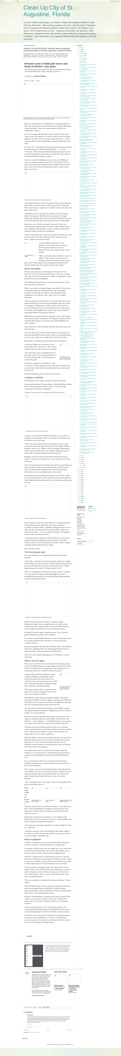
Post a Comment (29, 1027)
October (81, 57)
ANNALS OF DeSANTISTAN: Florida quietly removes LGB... (87, 168)
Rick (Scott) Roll (50, 912)
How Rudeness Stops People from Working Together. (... (87, 342)
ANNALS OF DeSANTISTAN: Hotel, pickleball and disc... (87, 127)
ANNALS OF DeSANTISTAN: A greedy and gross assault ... (87, 124)
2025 (79, 49)
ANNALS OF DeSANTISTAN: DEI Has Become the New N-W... (87, 407)
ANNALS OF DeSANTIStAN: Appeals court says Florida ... (87, 281)
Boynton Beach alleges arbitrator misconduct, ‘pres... (86, 180)
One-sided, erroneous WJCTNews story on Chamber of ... (88, 416)
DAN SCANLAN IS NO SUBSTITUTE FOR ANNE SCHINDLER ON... (87, 271)
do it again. (60, 771)
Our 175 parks (33, 274)
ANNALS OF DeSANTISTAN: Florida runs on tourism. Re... (87, 134)
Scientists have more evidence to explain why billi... (86, 165)
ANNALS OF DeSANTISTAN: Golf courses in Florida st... (86, 146)
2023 (79, 469)
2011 (79, 492)
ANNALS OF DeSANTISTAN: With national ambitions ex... (86, 84)
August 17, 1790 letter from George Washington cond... (87, 404)
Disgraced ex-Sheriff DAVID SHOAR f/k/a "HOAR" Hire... (87, 376)
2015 (79, 485)
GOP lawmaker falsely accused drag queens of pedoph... (87, 102)
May (81, 459)
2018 (79, 479)
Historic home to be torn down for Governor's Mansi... (86, 354)
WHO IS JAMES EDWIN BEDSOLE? (87, 198)
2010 (79, 494)
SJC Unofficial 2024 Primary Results (87, 203)
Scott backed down (30, 708)
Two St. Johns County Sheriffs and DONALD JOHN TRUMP (87, 382)
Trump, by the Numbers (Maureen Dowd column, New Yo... (88, 367)
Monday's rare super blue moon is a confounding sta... (87, 206)
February (82, 465)
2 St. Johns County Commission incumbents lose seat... (86, 171)
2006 (79, 502)
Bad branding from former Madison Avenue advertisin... (87, 212)
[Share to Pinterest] (49, 1007)
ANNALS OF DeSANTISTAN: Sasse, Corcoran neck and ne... (87, 221)
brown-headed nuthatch (50, 368)
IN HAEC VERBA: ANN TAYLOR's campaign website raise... (86, 335)
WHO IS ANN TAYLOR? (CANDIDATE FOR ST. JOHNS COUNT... (87, 332)
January (81, 467)
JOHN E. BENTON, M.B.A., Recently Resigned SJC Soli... (87, 259)
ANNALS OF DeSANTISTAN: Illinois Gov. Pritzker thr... (87, 193)
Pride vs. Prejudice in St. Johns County (88, 422)
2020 (79, 475)
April (81, 461)
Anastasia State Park (33, 389)
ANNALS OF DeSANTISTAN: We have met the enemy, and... (87, 186)
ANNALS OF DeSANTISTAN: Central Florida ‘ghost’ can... (87, 177)
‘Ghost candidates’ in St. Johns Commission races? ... (86, 413)
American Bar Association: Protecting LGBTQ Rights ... (87, 312)
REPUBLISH (37, 955)
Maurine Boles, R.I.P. (84, 62)
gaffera (63, 1044)
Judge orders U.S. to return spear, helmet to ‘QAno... (86, 440)
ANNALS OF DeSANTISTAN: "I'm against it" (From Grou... (86, 240)
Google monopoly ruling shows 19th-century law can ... (87, 262)
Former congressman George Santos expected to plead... (87, 249)
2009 (79, 496)
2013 (79, 488)
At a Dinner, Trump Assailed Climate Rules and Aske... (87, 373)
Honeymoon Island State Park (53, 555)
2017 (79, 481)
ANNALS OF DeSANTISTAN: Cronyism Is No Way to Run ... (88, 299)
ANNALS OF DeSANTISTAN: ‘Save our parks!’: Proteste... (88, 106)
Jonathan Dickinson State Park (42, 162)
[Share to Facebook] (47, 1007)
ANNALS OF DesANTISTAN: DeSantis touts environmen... (87, 162)
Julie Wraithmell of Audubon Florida (44, 809)
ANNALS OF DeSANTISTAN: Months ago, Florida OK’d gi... (87, 96)
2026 (79, 47)
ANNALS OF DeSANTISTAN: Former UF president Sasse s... (88, 277)
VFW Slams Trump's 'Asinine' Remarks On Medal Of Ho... (88, 256)
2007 (79, 500)
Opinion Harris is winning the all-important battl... (86, 360)
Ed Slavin (92, 508)
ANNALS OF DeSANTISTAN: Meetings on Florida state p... (88, 137)
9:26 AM (29, 1024)
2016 (79, 483)
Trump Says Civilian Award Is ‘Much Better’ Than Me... (87, 265)
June (81, 457)
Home (48, 1030)
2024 (79, 51)
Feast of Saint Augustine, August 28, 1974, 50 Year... (87, 81)
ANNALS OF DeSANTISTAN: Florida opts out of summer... (87, 215)
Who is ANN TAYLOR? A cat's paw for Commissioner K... (87, 309)
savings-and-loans (35, 478)
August (81, 61)
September (82, 59)
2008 (79, 498)
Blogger (72, 1044)
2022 (79, 471)
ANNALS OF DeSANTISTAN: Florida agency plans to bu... (87, 190)
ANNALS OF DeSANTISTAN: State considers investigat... (87, 284)
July (81, 455)
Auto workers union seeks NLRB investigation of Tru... (86, 228)
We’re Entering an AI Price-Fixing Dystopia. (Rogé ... (86, 305)
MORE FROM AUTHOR (38, 995)
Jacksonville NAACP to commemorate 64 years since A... (87, 99)
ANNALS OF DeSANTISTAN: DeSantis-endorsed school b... (88, 196)
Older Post (69, 1030)
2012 (79, 490)
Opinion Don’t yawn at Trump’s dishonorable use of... (86, 78)
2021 (79, 473)
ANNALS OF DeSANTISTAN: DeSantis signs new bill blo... (88, 218)
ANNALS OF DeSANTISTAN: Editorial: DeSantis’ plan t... (87, 112)
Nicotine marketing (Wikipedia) (86, 317)
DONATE (29, 936)
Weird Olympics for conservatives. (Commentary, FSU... (86, 453)
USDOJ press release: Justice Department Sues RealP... (86, 140)
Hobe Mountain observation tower (56, 327)
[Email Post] (40, 1007)
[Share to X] (45, 1007)
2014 (79, 487)
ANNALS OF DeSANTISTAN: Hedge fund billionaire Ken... (87, 449)
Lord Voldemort (57, 655)
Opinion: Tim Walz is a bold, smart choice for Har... (87, 410)
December (82, 53)
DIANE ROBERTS (60, 988)
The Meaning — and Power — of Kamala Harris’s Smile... (86, 115)
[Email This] (42, 1007)
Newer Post (26, 1030)
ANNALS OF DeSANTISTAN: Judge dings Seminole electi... (87, 268)
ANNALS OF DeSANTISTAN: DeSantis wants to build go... (88, 174)
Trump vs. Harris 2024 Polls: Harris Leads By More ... (87, 68)
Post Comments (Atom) (35, 1032)
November (82, 55)
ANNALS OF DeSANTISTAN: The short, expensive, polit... (88, 225)
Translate (82, 544)
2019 (79, 477)
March (81, 463)
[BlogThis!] (44, 1007)
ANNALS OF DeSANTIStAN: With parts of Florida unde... (88, 274)
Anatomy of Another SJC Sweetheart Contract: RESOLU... (87, 201)
